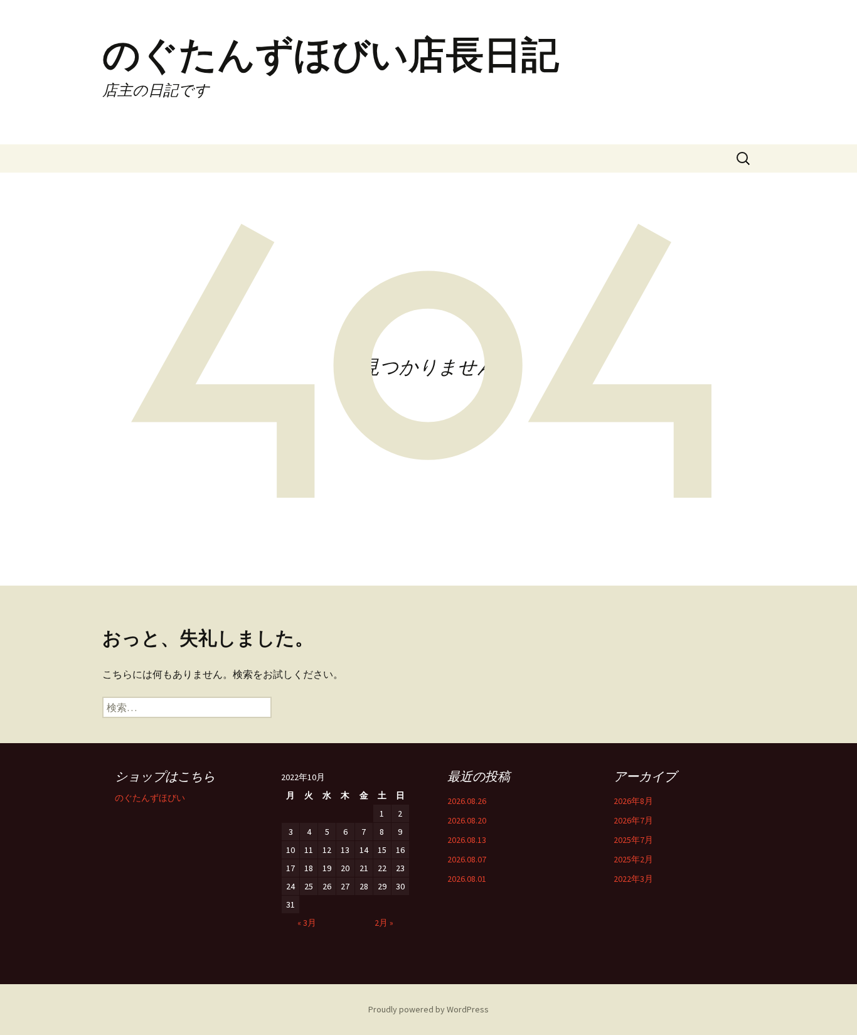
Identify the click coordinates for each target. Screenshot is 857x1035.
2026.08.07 (466, 859)
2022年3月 (633, 878)
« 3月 (306, 922)
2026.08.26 (466, 801)
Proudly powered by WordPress (428, 1009)
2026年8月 (633, 801)
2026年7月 (633, 820)
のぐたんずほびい (150, 797)
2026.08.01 (466, 878)
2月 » (384, 922)
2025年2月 (633, 859)
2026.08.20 (466, 820)
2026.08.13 (466, 839)
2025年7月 (633, 839)
